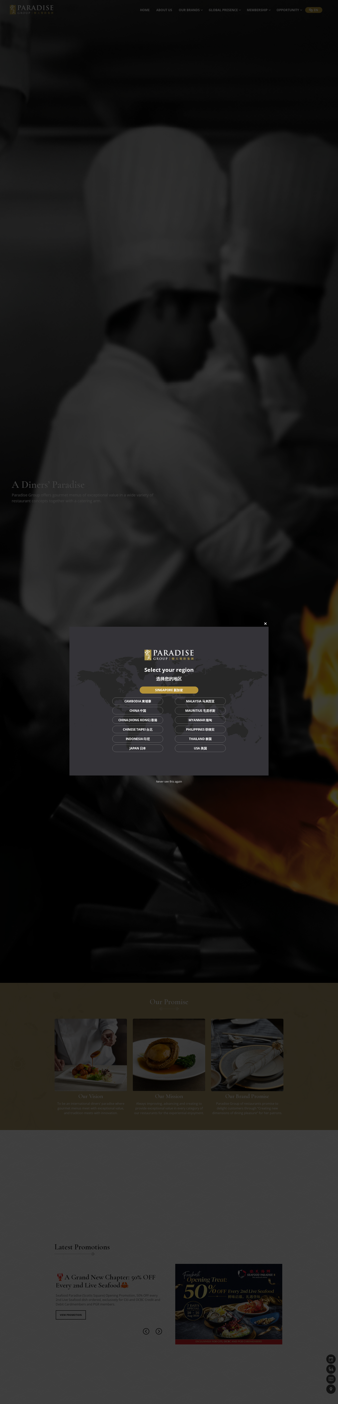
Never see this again (169, 781)
